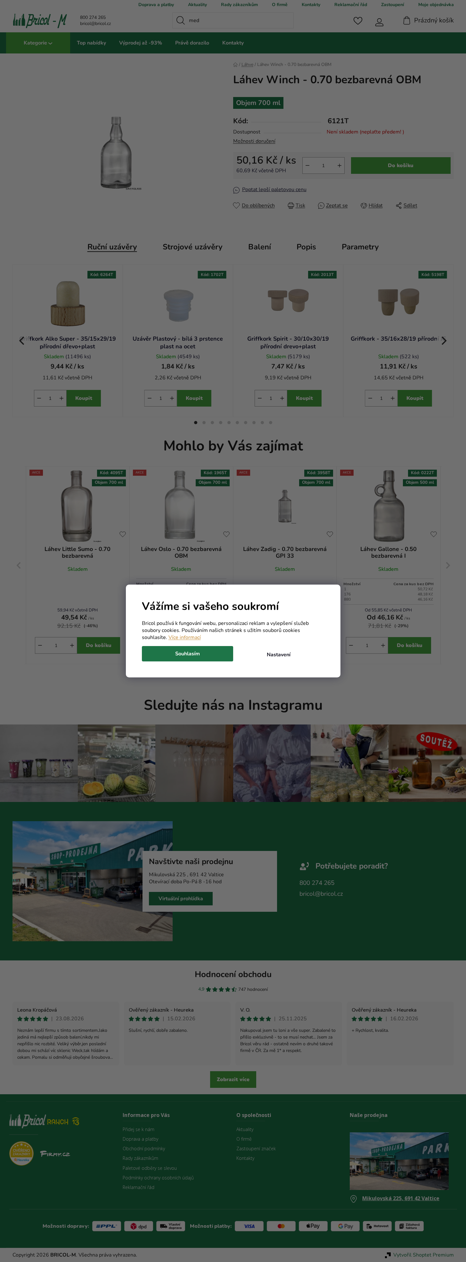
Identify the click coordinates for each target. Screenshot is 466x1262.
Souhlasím (187, 653)
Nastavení (278, 654)
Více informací (184, 637)
